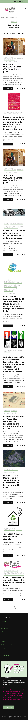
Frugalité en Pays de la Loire (11, 292)
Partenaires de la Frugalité (11, 61)
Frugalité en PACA (8, 290)
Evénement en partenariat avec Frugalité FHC (12, 280)
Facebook (3, 638)
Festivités (13, 528)
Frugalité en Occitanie (9, 60)
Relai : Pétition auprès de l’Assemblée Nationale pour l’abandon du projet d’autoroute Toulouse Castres (13, 422)
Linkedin (3, 641)
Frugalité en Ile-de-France (10, 287)
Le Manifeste (4, 625)
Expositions (14, 281)
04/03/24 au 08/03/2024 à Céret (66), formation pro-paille (12, 68)
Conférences (13, 471)
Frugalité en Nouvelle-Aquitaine (12, 288)
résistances (7, 410)
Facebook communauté (6, 645)
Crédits (3, 632)
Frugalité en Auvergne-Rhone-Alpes (13, 282)
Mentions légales (5, 628)
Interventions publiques (14, 114)
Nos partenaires (5, 652)
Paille (5, 57)
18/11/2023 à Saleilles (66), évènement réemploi (13, 536)
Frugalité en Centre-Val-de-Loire (12, 285)
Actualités (10, 57)
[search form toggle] (26, 2)
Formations (20, 58)
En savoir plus (8, 88)
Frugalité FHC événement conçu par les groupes (14, 353)
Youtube (3, 648)
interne (5, 114)
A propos (3, 621)
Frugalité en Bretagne (9, 284)
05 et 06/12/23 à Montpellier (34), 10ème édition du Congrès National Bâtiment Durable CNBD (11, 481)
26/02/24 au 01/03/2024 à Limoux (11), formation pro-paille (12, 179)
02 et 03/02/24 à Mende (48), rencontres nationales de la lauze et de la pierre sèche (14, 234)
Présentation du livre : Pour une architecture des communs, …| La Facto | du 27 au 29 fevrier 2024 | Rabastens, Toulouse (13, 123)
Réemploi (6, 531)
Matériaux (20, 226)
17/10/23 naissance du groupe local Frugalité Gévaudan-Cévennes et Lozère (14, 581)
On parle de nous (5, 655)
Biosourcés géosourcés (10, 58)
